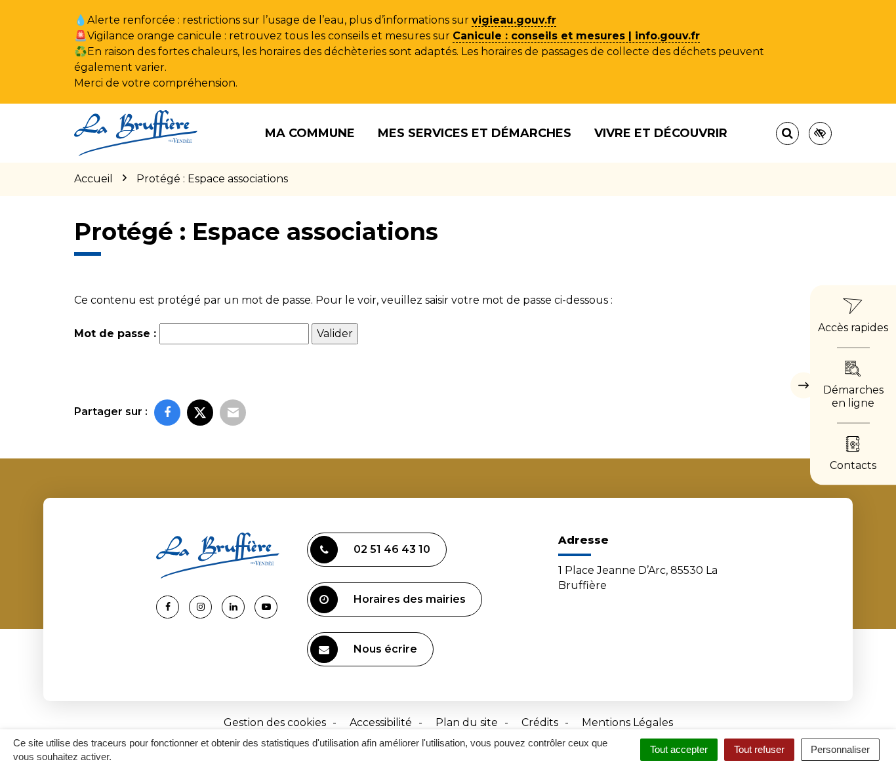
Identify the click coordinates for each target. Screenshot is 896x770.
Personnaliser (840, 749)
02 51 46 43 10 (392, 549)
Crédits (539, 722)
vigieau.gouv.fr (514, 20)
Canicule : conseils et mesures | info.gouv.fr (576, 36)
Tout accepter (679, 749)
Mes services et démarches (474, 133)
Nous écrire (385, 649)
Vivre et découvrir (660, 133)
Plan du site (467, 722)
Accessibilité (381, 722)
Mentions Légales (627, 722)
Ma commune (310, 133)
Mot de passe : (116, 333)
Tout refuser (759, 749)
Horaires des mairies (410, 599)
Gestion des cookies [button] (275, 722)
